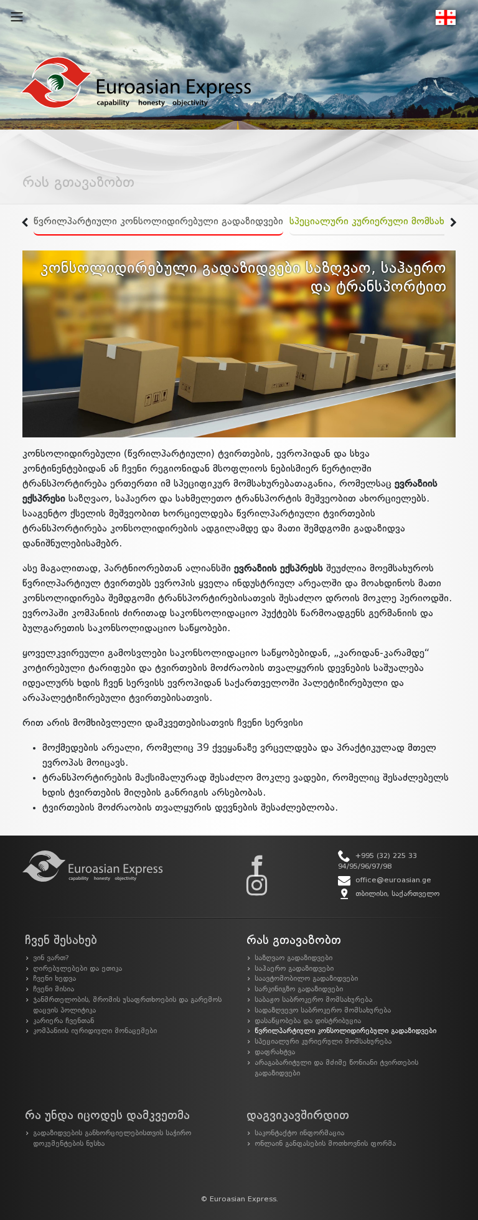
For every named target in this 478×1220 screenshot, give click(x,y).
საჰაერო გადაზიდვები (294, 969)
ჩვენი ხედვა (54, 979)
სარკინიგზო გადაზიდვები (299, 989)
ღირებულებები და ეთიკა (77, 969)
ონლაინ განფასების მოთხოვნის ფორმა (325, 1144)
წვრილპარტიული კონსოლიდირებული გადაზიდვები (158, 222)
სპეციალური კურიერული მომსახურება (380, 222)
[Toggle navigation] (16, 16)
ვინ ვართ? (51, 958)
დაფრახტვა (275, 1052)
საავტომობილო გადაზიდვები (306, 979)
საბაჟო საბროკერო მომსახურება (313, 1000)
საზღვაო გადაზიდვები (293, 958)
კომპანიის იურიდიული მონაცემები (95, 1031)
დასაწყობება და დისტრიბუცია (308, 1021)
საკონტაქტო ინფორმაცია (299, 1133)
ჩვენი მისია (53, 989)
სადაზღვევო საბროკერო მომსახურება (323, 1010)
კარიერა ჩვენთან (63, 1021)
